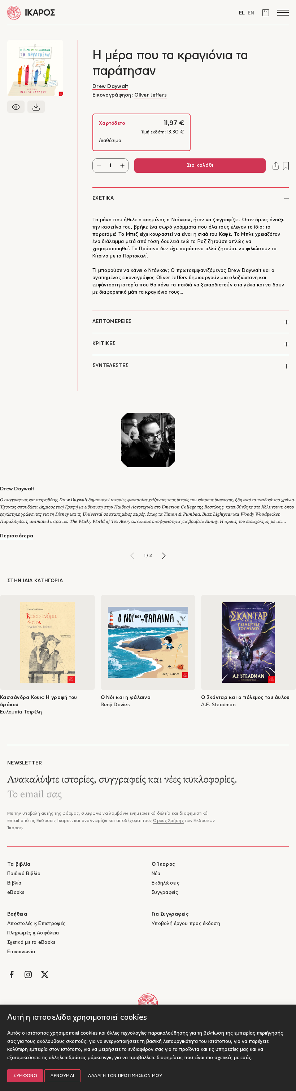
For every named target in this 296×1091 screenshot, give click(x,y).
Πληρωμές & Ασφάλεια (33, 933)
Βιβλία (14, 883)
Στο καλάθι (200, 165)
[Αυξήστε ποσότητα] (122, 165)
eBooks (16, 892)
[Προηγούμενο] (132, 556)
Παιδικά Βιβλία (23, 873)
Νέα (156, 873)
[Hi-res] (36, 107)
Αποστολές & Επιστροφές (36, 923)
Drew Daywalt (110, 86)
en (251, 13)
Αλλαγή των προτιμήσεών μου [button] (125, 1076)
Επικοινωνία (21, 952)
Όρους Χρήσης (168, 821)
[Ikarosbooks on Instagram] (28, 974)
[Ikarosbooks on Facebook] (11, 974)
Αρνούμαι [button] (62, 1076)
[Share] (275, 165)
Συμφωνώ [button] (25, 1076)
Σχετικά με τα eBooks (31, 942)
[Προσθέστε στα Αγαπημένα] (286, 166)
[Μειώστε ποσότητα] (99, 165)
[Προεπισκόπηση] (16, 107)
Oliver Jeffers (150, 95)
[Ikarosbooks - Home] (77, 12)
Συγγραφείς (165, 892)
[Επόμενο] (164, 556)
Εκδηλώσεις (165, 883)
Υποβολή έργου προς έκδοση (186, 923)
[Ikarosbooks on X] (44, 974)
